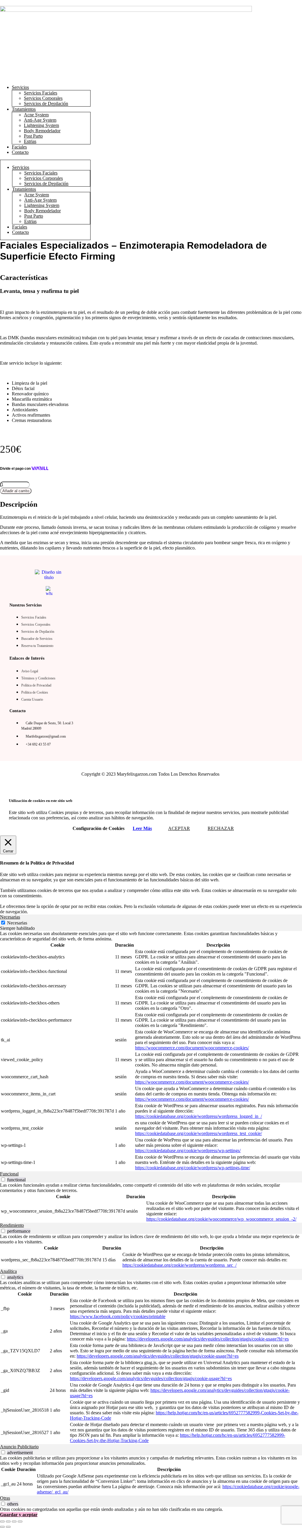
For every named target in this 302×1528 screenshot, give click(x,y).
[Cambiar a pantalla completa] (8, 1521)
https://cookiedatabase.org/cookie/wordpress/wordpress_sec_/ (179, 1265)
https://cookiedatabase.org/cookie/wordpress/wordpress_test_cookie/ (198, 1133)
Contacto (20, 152)
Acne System (36, 114)
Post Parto (33, 135)
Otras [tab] (5, 1498)
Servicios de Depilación (46, 103)
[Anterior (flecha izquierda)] (2, 1527)
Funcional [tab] (9, 1173)
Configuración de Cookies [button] (98, 828)
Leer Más (142, 828)
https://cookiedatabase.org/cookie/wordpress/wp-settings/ (188, 1150)
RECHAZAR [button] (221, 828)
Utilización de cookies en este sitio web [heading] (40, 800)
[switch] (3, 1179)
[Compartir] (14, 1521)
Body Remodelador (42, 130)
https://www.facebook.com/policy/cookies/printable (117, 1316)
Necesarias (17, 922)
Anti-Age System (40, 120)
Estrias (30, 141)
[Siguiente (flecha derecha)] (8, 1527)
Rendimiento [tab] (12, 1225)
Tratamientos (24, 109)
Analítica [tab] (8, 1271)
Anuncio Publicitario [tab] (19, 1446)
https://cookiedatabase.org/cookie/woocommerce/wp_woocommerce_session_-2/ (221, 1219)
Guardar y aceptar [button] (18, 1514)
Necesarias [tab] (10, 916)
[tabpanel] (151, 1051)
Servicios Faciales (40, 92)
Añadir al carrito (15, 491)
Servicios (20, 87)
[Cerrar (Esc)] (20, 1521)
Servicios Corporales (43, 98)
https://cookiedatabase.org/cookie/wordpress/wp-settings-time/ (192, 1167)
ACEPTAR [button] (179, 828)
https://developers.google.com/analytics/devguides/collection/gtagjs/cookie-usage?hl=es (208, 1338)
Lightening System (41, 125)
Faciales (19, 146)
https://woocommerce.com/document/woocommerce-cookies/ (192, 1047)
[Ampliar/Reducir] (2, 1521)
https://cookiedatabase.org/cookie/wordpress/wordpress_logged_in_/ (198, 1116)
